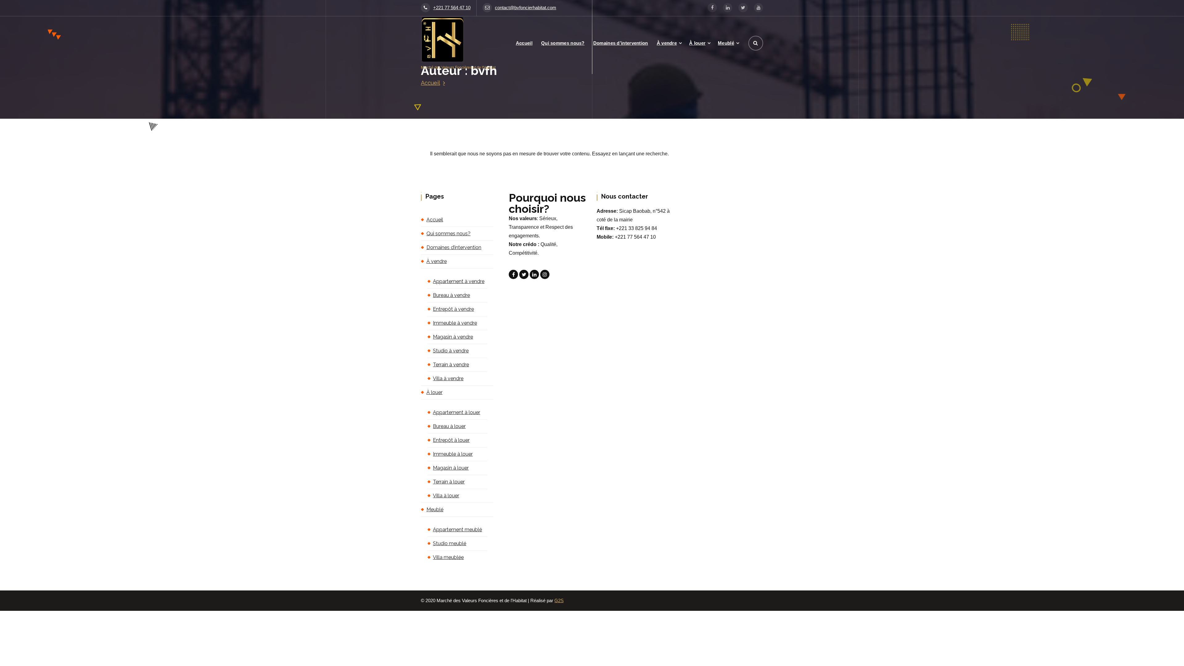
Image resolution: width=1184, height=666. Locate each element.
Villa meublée (448, 557)
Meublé (726, 43)
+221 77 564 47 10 (452, 7)
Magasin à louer (451, 468)
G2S (559, 600)
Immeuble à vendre (455, 323)
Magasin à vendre (453, 337)
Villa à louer (446, 496)
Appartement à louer (456, 412)
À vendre (667, 43)
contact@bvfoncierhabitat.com (525, 7)
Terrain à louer (449, 482)
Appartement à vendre (458, 281)
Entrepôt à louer (451, 440)
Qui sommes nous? (563, 43)
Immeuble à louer (453, 454)
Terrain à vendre (451, 365)
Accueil (524, 43)
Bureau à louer (449, 426)
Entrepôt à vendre (453, 309)
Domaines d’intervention (620, 43)
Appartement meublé (457, 529)
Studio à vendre (451, 351)
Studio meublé (449, 543)
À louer (697, 43)
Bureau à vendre (451, 295)
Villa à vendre (448, 378)
